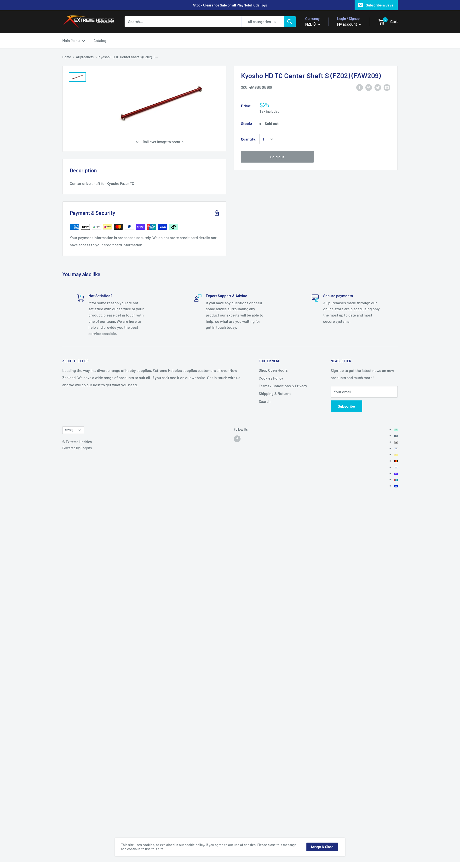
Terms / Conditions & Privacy (283, 385)
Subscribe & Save (379, 5)
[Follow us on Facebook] (237, 438)
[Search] (290, 21)
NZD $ (69, 430)
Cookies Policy (271, 378)
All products (85, 57)
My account (347, 24)
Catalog (99, 40)
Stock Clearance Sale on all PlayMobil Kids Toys (230, 5)
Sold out (277, 157)
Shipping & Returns (275, 393)
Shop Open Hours (273, 370)
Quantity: (249, 139)
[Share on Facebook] (359, 87)
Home (66, 57)
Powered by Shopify (77, 448)
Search (264, 401)
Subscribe (346, 406)
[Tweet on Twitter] (377, 87)
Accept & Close (322, 847)
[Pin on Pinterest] (368, 87)
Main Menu (71, 40)
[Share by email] (387, 87)
